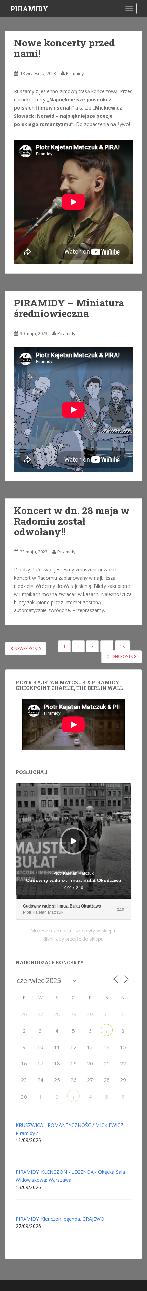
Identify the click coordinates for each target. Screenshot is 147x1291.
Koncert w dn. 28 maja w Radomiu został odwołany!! (72, 521)
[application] (73, 841)
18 (122, 646)
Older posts (120, 656)
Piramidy (75, 73)
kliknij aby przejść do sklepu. (74, 938)
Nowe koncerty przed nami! (64, 48)
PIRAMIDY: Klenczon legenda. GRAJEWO (60, 1219)
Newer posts (27, 648)
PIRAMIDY (29, 8)
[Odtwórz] (74, 841)
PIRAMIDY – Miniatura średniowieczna (69, 308)
